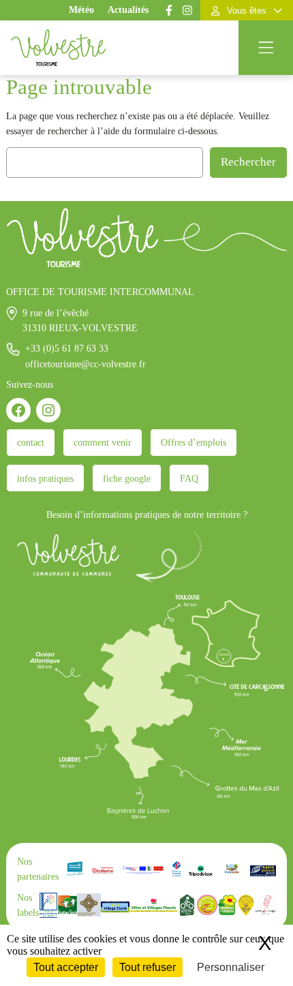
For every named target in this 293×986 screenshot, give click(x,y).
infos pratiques (45, 478)
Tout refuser (147, 967)
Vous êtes (246, 10)
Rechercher (248, 161)
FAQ (189, 478)
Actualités (128, 10)
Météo (81, 10)
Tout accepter (65, 967)
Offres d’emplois (193, 442)
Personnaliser (230, 967)
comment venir (103, 442)
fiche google (127, 478)
